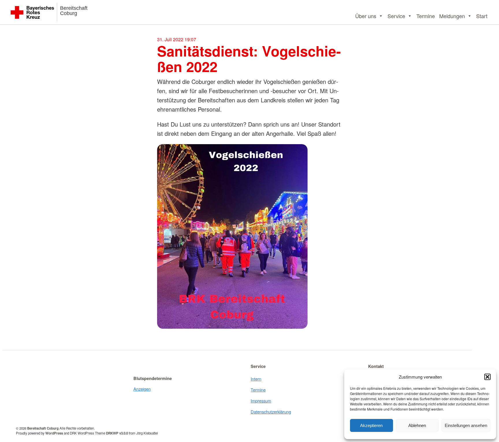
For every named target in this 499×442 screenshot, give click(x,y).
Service (396, 16)
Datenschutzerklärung (271, 412)
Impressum (261, 401)
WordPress (54, 433)
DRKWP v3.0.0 (117, 433)
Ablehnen (417, 425)
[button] (487, 377)
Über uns (365, 16)
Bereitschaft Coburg (73, 10)
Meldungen (452, 16)
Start (481, 16)
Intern (256, 379)
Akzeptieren (371, 425)
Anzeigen (142, 389)
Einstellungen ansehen (466, 425)
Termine (425, 16)
